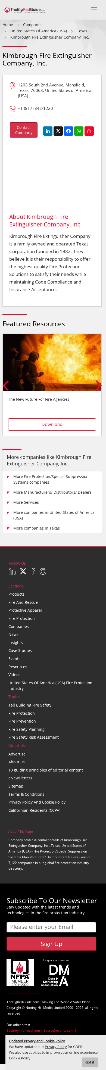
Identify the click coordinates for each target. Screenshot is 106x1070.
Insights (15, 642)
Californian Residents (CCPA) (34, 810)
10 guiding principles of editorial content (45, 770)
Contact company (23, 130)
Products (16, 594)
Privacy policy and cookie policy (37, 802)
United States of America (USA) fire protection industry (50, 685)
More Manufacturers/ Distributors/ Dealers (52, 492)
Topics (14, 696)
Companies (18, 626)
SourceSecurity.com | (59, 1030)
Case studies (20, 650)
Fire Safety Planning (26, 729)
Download (52, 424)
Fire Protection (21, 618)
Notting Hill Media (39, 1007)
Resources (17, 666)
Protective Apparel (25, 610)
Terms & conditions (26, 794)
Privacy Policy (56, 1046)
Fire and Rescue (23, 602)
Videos (14, 674)
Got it (89, 1062)
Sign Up (51, 944)
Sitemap (15, 786)
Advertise (17, 754)
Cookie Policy (19, 1058)
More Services (26, 502)
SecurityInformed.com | (25, 1030)
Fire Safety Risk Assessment (33, 737)
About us (16, 761)
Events (14, 658)
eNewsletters (20, 777)
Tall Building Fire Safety (29, 705)
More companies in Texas (36, 528)
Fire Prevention (22, 721)
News (13, 634)
